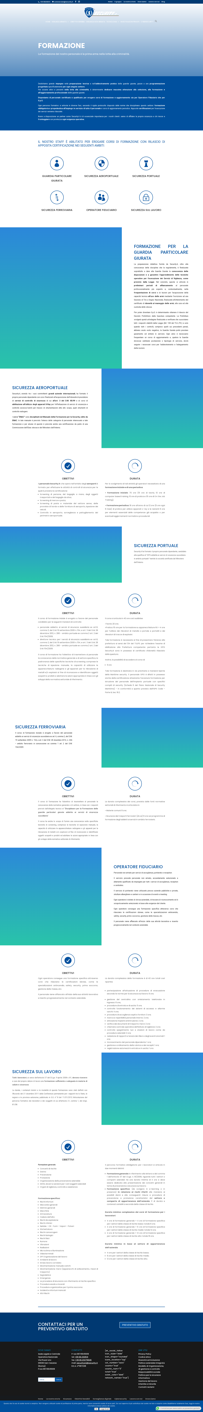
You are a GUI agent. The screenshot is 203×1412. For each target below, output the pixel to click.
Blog (163, 2)
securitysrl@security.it (87, 1363)
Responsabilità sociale (149, 1372)
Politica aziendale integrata (151, 1363)
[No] (200, 1406)
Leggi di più (104, 1409)
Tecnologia (111, 22)
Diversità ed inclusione (149, 1360)
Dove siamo (142, 2)
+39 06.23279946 (83, 1360)
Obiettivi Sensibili (77, 22)
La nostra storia (130, 2)
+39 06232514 (45, 2)
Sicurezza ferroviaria (56, 210)
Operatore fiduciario (101, 210)
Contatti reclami (146, 1387)
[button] (156, 22)
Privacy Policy (144, 1354)
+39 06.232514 (81, 1357)
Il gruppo (118, 2)
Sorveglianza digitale (102, 1399)
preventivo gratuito (135, 1325)
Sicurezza (67, 1399)
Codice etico (144, 1357)
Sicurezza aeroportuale (101, 176)
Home (110, 2)
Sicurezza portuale (146, 176)
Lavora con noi (153, 2)
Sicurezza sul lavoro (146, 210)
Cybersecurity (147, 22)
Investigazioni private (130, 22)
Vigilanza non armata (95, 22)
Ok (96, 1409)
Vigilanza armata (59, 22)
